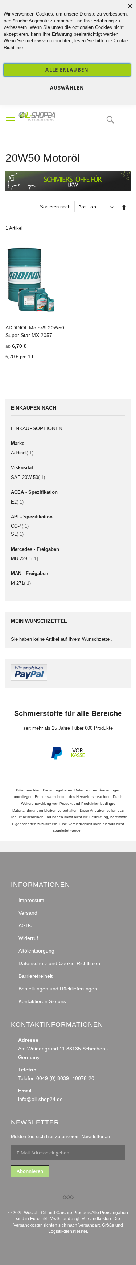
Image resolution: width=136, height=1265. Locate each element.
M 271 (21, 583)
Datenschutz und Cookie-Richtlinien (59, 963)
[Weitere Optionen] (29, 679)
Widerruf (28, 938)
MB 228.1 (24, 558)
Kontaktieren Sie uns (42, 1001)
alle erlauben (67, 69)
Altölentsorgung (36, 951)
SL (17, 534)
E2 (17, 502)
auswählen (67, 88)
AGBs (25, 925)
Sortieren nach (55, 207)
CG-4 (20, 526)
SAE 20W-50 (28, 477)
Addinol (22, 453)
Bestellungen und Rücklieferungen (57, 989)
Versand (27, 913)
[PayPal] (56, 758)
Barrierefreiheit (35, 976)
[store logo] (49, 115)
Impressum (31, 900)
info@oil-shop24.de (40, 1099)
